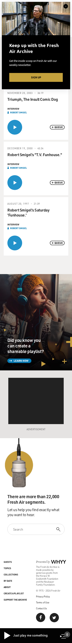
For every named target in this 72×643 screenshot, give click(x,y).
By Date (8, 580)
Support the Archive (15, 599)
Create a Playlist (14, 593)
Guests (8, 561)
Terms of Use (42, 602)
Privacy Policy (43, 596)
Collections (11, 574)
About (7, 587)
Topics (7, 568)
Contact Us (41, 608)
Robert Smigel (18, 112)
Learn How (21, 360)
